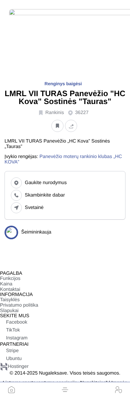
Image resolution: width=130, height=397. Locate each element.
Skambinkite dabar (45, 195)
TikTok (13, 330)
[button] (65, 390)
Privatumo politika (19, 305)
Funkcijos (10, 278)
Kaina (6, 284)
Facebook (16, 322)
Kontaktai (10, 289)
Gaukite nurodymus (46, 182)
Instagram (17, 338)
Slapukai (9, 310)
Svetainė (34, 207)
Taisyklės (10, 299)
